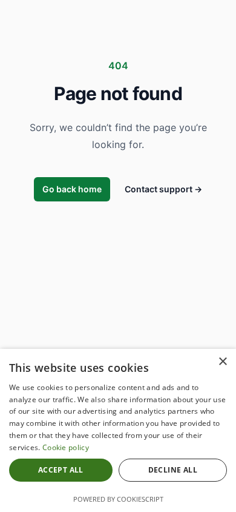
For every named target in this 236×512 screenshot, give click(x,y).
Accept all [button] (61, 470)
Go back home (72, 189)
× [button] (222, 361)
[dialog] (118, 430)
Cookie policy (65, 447)
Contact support (163, 189)
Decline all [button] (172, 470)
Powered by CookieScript (118, 499)
